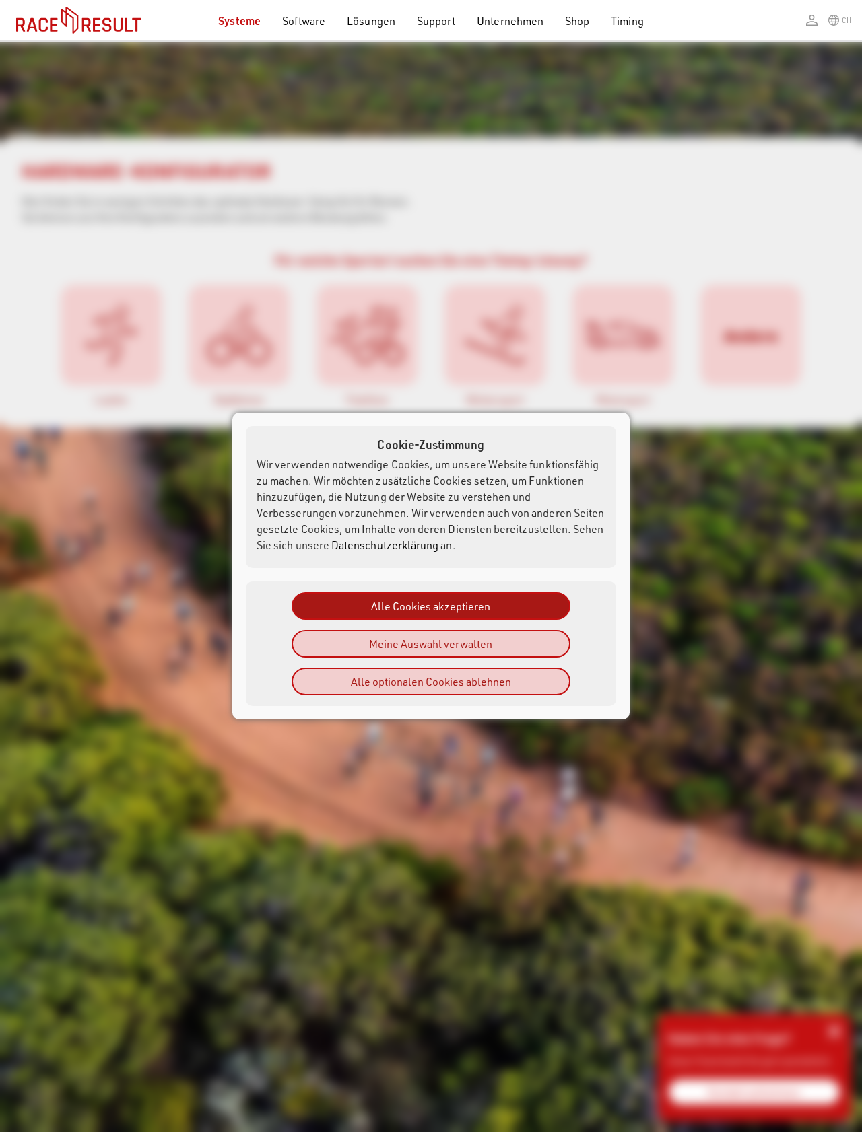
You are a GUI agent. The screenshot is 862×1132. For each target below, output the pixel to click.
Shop (577, 20)
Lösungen (371, 20)
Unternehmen (510, 20)
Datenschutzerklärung (384, 545)
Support (436, 20)
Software (304, 20)
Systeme (239, 20)
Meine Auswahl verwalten (430, 644)
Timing (627, 20)
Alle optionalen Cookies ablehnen (431, 681)
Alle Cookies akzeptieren (430, 606)
